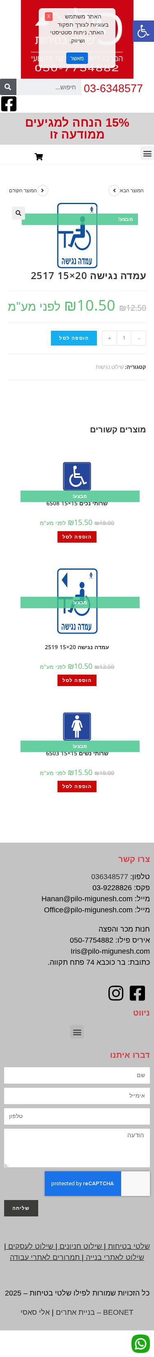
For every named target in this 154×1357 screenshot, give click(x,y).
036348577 (109, 877)
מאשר (77, 58)
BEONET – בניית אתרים (94, 1312)
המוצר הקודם (23, 190)
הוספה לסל (74, 337)
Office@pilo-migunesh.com (88, 910)
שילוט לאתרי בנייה (115, 1257)
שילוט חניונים (81, 1246)
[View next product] (114, 190)
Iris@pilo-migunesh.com (110, 951)
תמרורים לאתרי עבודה (45, 1257)
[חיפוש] (8, 87)
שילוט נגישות (110, 367)
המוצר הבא (132, 190)
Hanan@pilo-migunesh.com (87, 899)
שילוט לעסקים (30, 1246)
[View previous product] (42, 190)
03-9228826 (112, 888)
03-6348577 (113, 88)
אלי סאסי (35, 1312)
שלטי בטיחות (129, 1246)
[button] (143, 31)
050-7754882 (91, 940)
